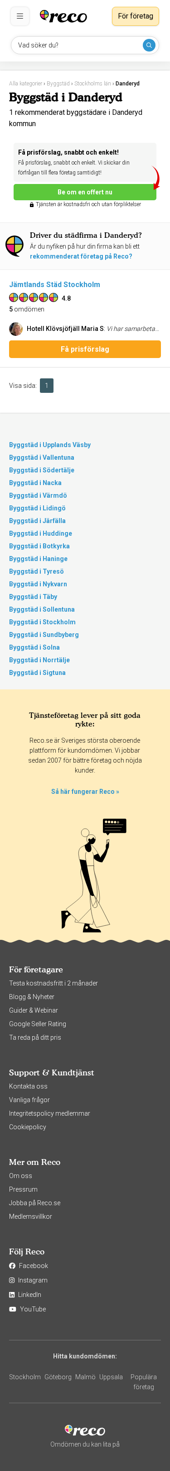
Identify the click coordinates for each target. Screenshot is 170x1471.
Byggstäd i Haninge (38, 558)
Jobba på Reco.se (34, 1203)
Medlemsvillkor (30, 1216)
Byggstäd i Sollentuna (42, 609)
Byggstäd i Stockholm (42, 622)
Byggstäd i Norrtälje (39, 660)
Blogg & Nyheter (31, 996)
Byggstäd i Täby (33, 596)
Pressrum (23, 1189)
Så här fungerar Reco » (85, 791)
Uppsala (111, 1377)
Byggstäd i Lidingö (37, 508)
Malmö (85, 1377)
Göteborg (58, 1377)
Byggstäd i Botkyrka (39, 546)
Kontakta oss (28, 1086)
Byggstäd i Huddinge (40, 533)
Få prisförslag (85, 349)
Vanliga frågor (29, 1099)
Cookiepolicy (27, 1127)
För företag (135, 16)
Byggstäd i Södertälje (41, 470)
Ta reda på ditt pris (35, 1037)
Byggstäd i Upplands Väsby (50, 444)
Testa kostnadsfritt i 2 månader (53, 983)
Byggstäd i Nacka (35, 482)
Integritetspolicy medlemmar (49, 1113)
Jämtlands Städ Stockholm (54, 284)
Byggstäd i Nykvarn (38, 584)
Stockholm (25, 1377)
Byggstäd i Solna (34, 647)
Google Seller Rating (37, 1024)
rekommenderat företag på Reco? (81, 256)
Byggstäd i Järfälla (37, 520)
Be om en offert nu (85, 192)
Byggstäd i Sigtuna (37, 672)
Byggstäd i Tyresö (36, 571)
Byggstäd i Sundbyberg (44, 634)
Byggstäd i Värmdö (38, 495)
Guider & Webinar (33, 1010)
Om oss (20, 1175)
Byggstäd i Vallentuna (41, 457)
